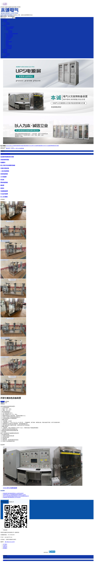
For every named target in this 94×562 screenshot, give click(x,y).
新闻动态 (5, 546)
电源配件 (3, 162)
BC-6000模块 (4, 196)
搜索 (14, 17)
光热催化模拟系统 (24, 145)
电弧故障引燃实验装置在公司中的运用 (11, 497)
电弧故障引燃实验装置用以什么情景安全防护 (13, 493)
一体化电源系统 (5, 171)
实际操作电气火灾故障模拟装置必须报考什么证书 (14, 494)
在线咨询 (3, 401)
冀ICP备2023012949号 (10, 541)
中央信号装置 (4, 194)
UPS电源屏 (4, 176)
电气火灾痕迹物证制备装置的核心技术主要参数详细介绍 (16, 496)
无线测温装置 (4, 191)
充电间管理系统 (5, 159)
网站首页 (8, 148)
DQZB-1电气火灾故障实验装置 (13, 145)
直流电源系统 (4, 174)
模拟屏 (2, 185)
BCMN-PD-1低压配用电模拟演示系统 (50, 145)
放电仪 (2, 188)
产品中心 (13, 148)
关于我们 (5, 3)
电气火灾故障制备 (20, 148)
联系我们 (5, 4)
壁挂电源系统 (4, 182)
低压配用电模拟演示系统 (7, 156)
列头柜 (2, 179)
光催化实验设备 (5, 168)
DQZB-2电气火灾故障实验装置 (35, 145)
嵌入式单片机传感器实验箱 (8, 165)
